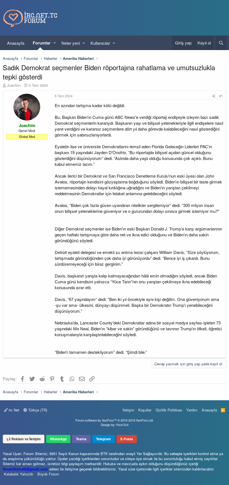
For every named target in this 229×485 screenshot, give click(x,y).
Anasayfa (15, 43)
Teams (81, 438)
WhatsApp (58, 438)
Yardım (191, 410)
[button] (54, 43)
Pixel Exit (122, 424)
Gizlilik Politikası (169, 410)
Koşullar (144, 410)
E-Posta (126, 438)
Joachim (14, 85)
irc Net (13, 410)
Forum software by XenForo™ (114, 420)
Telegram (103, 438)
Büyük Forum (48, 474)
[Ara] (221, 43)
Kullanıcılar (100, 43)
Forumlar (42, 43)
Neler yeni (70, 43)
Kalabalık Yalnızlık (18, 474)
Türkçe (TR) (37, 410)
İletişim (128, 410)
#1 (221, 95)
